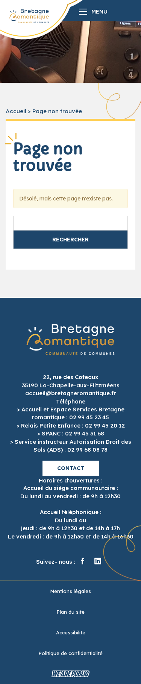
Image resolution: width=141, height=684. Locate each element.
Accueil (16, 111)
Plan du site (70, 612)
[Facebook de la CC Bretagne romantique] (82, 561)
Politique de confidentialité (70, 653)
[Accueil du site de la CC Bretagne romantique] (29, 16)
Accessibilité (70, 632)
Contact (70, 468)
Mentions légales (70, 591)
